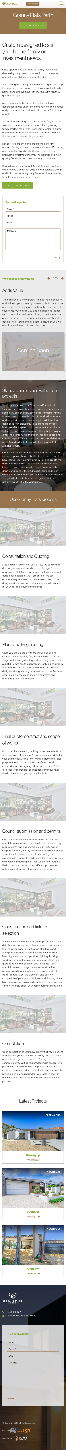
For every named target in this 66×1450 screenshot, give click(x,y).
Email (10, 222)
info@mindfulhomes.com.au (21, 1316)
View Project (32, 1159)
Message (11, 231)
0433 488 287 (33, 4)
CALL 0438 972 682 (17, 185)
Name (10, 209)
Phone (10, 215)
